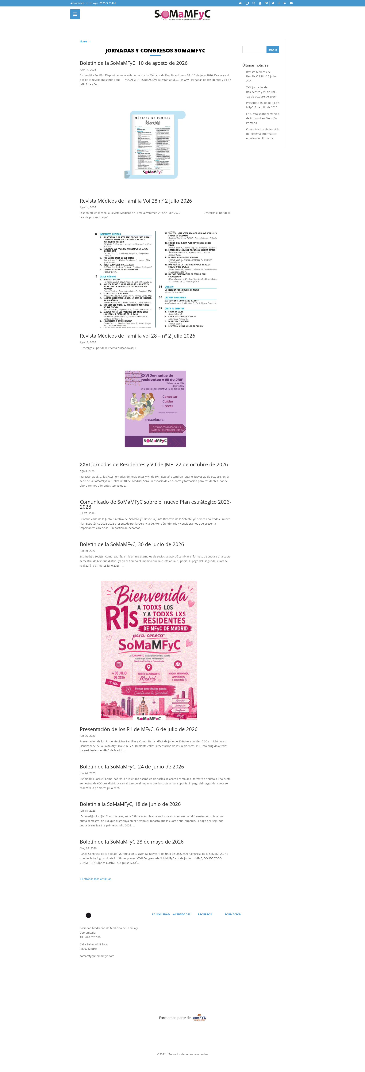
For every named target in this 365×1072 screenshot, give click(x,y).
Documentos (207, 935)
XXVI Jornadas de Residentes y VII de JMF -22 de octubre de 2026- (154, 464)
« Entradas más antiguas (95, 879)
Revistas (204, 930)
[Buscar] (253, 3)
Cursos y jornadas (185, 935)
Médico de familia (210, 920)
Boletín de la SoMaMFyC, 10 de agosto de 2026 (134, 62)
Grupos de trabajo (237, 930)
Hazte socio (160, 920)
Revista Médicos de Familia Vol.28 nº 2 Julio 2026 (136, 200)
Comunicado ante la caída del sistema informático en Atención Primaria (262, 133)
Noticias (158, 935)
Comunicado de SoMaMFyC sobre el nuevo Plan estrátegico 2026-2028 (155, 504)
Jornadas (180, 930)
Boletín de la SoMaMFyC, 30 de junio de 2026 (132, 544)
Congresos (181, 925)
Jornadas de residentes (239, 935)
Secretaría (159, 925)
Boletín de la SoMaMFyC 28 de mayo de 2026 (132, 841)
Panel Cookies (251, 981)
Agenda (179, 920)
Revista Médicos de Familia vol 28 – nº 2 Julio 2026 (137, 335)
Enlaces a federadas (211, 925)
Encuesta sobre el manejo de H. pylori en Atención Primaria (262, 118)
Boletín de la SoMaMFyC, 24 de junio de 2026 (132, 766)
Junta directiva (162, 930)
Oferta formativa (236, 920)
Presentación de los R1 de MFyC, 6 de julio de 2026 (139, 729)
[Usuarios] (260, 3)
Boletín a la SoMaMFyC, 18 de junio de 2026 (130, 804)
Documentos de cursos (240, 925)
